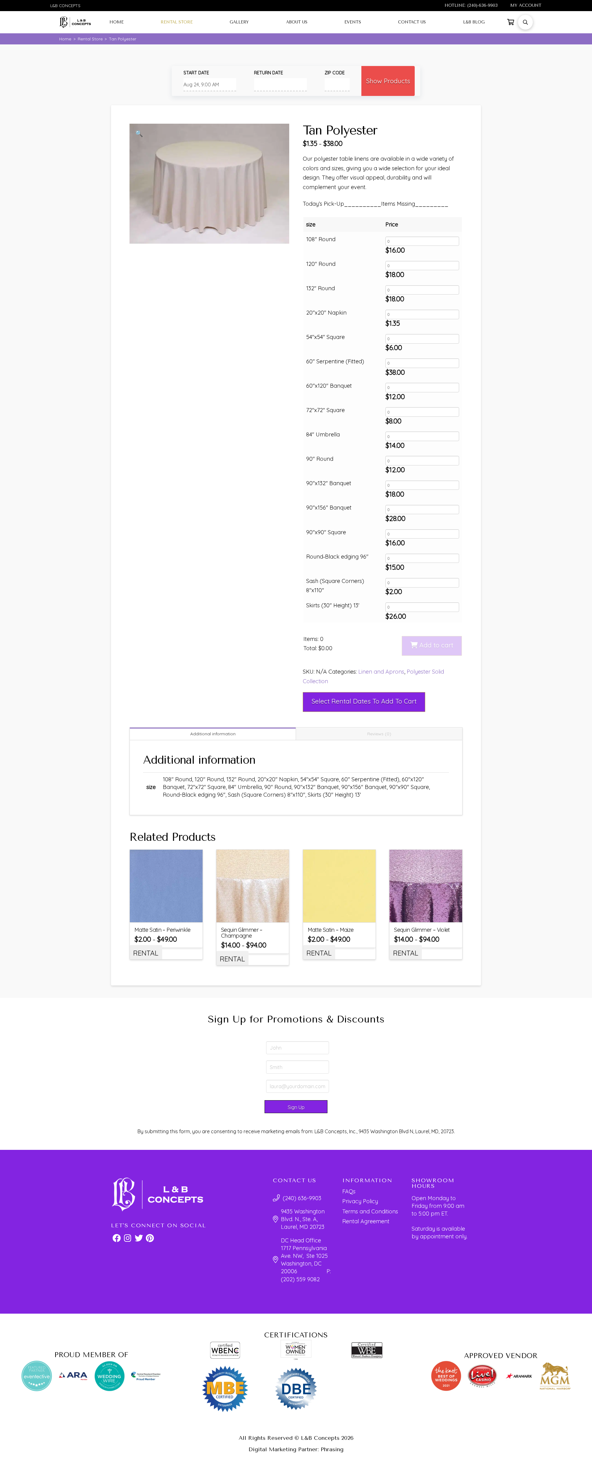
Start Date (196, 73)
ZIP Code (335, 73)
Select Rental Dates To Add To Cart (364, 701)
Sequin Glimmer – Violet (422, 929)
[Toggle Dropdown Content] (510, 22)
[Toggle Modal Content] (525, 22)
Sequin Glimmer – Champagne (241, 932)
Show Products (388, 81)
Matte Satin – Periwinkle (162, 929)
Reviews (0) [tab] (379, 734)
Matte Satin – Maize (331, 929)
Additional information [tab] (213, 734)
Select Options (170, 915)
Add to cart (436, 645)
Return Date (268, 73)
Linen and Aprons (381, 671)
